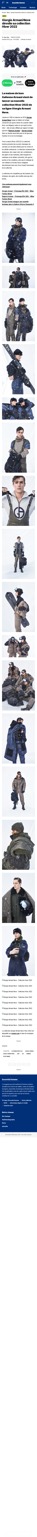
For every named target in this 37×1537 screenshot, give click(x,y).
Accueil (4, 12)
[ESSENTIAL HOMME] (18, 2)
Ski (23, 1053)
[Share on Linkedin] (16, 32)
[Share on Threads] (16, 1533)
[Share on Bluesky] (20, 1533)
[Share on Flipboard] (13, 32)
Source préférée (31, 83)
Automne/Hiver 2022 (17, 1051)
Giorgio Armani (27, 131)
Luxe (18, 1053)
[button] (4, 2)
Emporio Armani (14, 131)
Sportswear (6, 1056)
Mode (8, 12)
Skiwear (28, 1053)
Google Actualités (19, 83)
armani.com (15, 1033)
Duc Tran (6, 37)
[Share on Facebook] (6, 32)
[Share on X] (10, 32)
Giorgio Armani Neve (8, 1053)
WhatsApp (8, 83)
